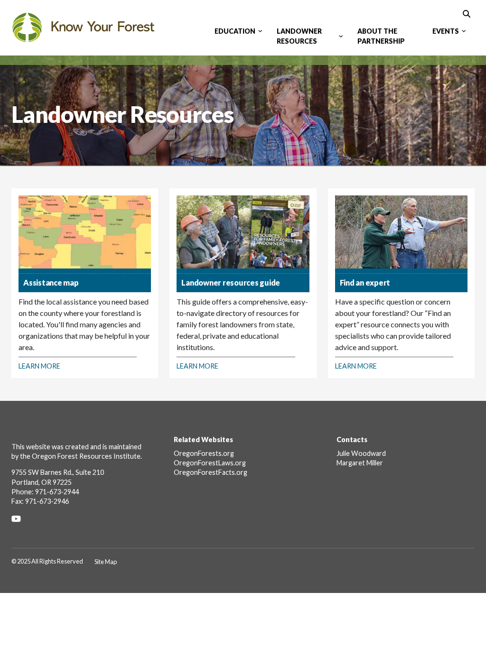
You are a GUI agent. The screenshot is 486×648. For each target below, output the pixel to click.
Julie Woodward (361, 453)
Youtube (19, 518)
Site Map (105, 561)
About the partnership (381, 36)
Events (445, 31)
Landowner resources (299, 36)
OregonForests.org (204, 453)
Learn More (39, 366)
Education (235, 31)
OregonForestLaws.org (210, 463)
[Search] (466, 13)
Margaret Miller (359, 463)
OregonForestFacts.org (210, 472)
